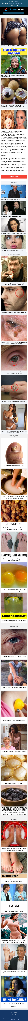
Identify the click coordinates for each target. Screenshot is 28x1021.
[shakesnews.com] (14, 9)
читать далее (14, 176)
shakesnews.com (12, 1012)
